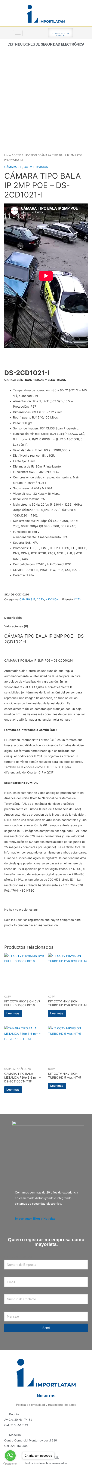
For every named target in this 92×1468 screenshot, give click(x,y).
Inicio (7, 155)
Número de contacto (18, 1291)
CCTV (17, 155)
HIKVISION (30, 155)
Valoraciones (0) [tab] (16, 626)
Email (8, 1274)
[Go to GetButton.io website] (10, 1463)
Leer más (12, 1013)
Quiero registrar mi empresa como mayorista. (46, 1242)
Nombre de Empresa (18, 1257)
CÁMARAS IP (13, 167)
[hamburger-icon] (17, 33)
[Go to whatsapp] (10, 1455)
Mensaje (10, 1309)
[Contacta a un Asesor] (60, 30)
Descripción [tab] (13, 617)
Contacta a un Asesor (60, 35)
